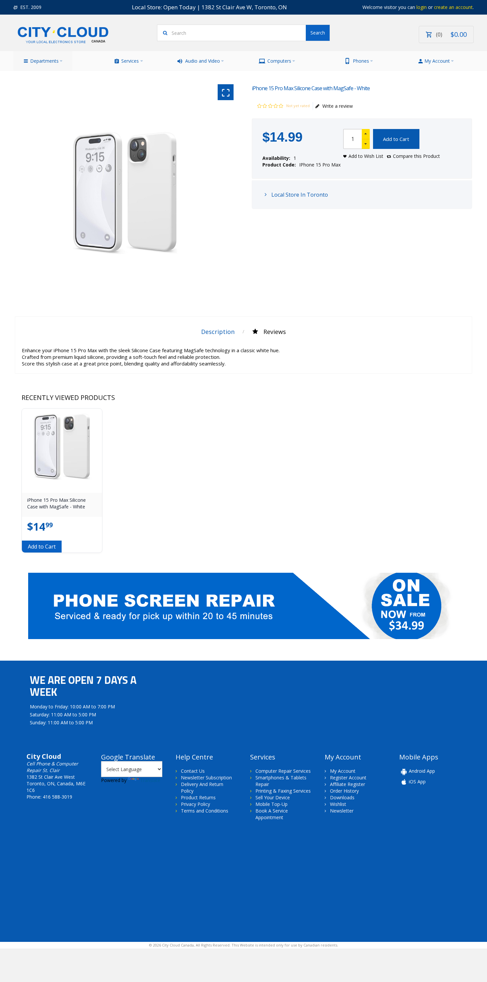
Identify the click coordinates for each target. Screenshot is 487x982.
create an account (453, 7)
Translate (150, 780)
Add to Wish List (366, 156)
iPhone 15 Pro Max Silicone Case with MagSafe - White (56, 503)
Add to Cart (396, 139)
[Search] (318, 33)
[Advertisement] (69, 880)
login (421, 7)
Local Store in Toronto (299, 194)
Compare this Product (416, 156)
